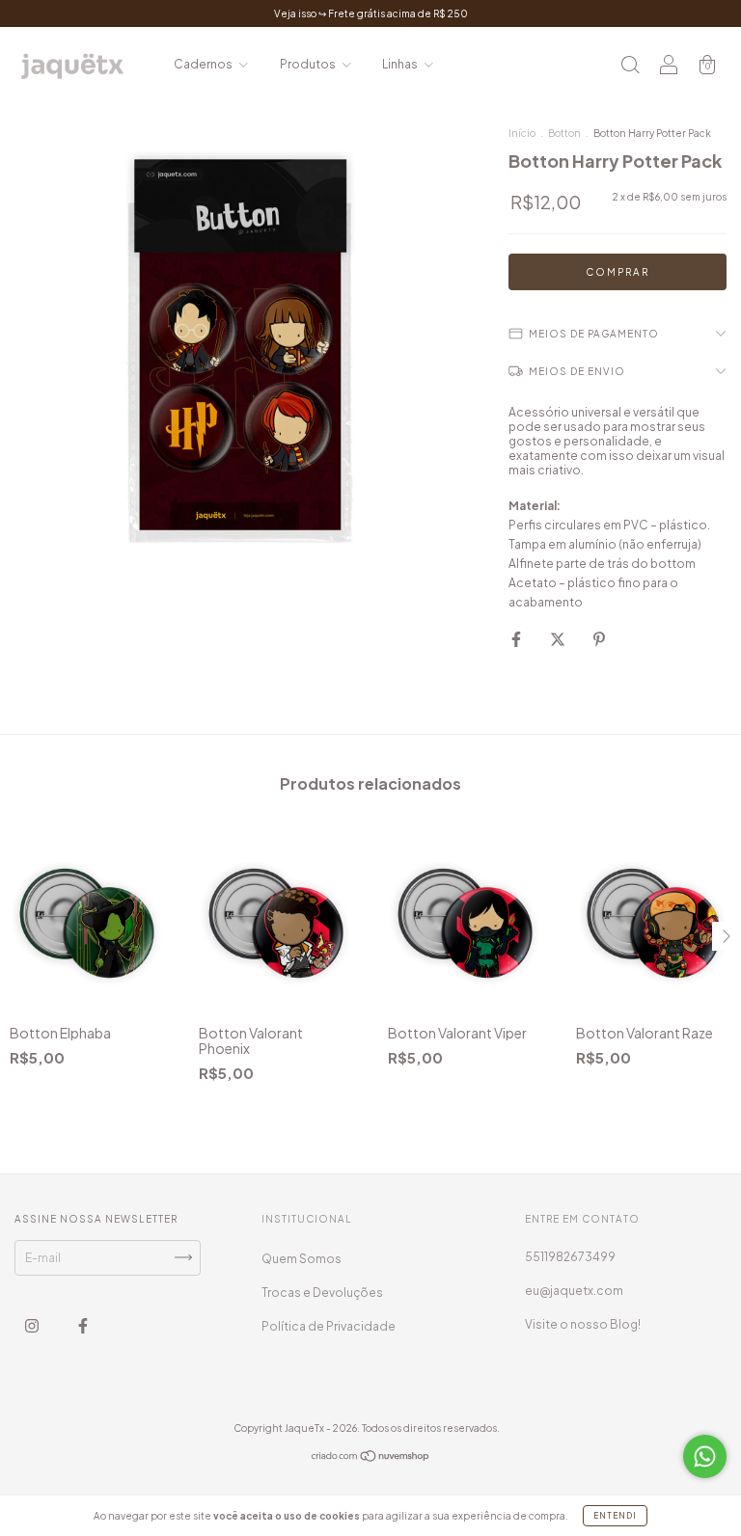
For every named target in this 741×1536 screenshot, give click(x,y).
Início (521, 133)
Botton (564, 133)
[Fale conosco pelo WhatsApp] (705, 1456)
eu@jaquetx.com (574, 1290)
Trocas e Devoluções (322, 1292)
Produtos (309, 64)
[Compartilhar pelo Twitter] (558, 639)
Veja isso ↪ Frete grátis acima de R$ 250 (371, 13)
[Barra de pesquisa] (630, 67)
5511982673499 (570, 1257)
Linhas (401, 64)
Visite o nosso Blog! (583, 1324)
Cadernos (204, 64)
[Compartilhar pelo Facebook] (517, 639)
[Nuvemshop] (371, 1458)
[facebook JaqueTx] (83, 1325)
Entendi (615, 1516)
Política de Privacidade (328, 1326)
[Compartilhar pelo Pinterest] (599, 639)
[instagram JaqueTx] (32, 1325)
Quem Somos (301, 1259)
